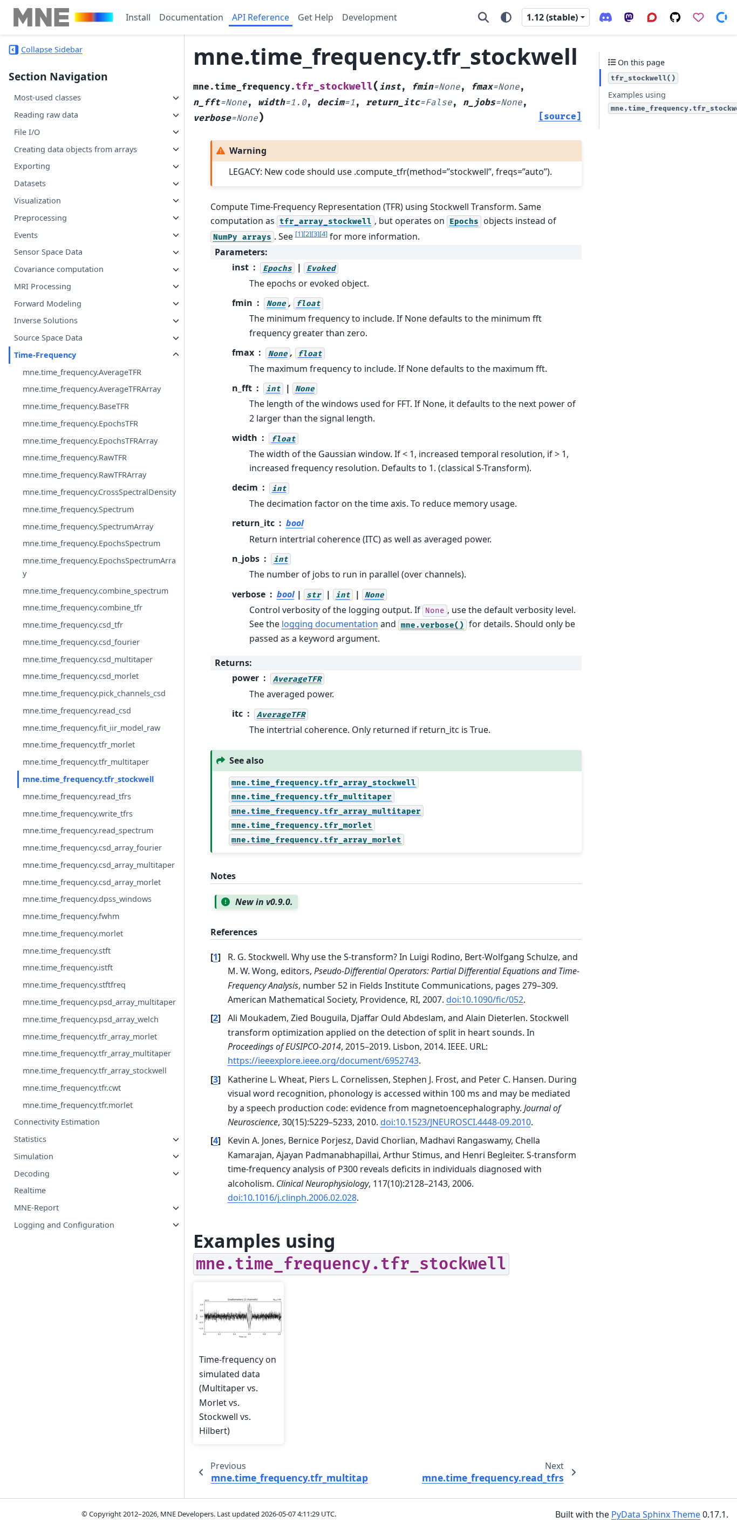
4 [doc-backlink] (215, 1140)
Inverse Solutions (46, 321)
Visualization (37, 200)
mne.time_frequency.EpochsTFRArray (90, 441)
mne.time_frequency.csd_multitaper (88, 659)
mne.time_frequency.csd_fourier (81, 642)
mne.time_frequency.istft (68, 968)
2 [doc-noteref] (307, 233)
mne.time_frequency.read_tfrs (77, 796)
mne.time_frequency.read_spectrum (88, 831)
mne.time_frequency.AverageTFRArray (92, 389)
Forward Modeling (47, 303)
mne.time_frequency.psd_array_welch (91, 1019)
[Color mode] (506, 17)
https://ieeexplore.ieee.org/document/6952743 (323, 1060)
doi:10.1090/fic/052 (484, 999)
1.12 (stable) (552, 17)
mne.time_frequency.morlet (73, 933)
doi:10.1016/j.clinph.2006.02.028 (292, 1197)
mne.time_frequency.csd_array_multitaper (99, 865)
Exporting (32, 166)
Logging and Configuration (64, 1225)
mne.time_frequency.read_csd (77, 710)
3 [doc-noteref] (315, 233)
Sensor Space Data (48, 252)
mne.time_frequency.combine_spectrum (95, 591)
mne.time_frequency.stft (67, 951)
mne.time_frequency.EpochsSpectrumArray (99, 567)
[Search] (483, 17)
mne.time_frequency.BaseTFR (76, 407)
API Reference (260, 17)
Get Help (315, 17)
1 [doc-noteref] (299, 233)
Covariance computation (59, 269)
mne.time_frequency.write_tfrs (78, 813)
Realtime (30, 1191)
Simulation (33, 1156)
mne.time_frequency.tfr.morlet (78, 1105)
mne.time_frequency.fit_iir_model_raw (91, 728)
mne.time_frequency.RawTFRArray (84, 475)
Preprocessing (40, 218)
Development (369, 17)
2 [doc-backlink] (215, 1018)
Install (138, 17)
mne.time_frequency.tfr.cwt (72, 1088)
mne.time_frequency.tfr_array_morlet (90, 1036)
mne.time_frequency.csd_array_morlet (92, 882)
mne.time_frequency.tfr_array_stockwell (95, 1071)
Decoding (32, 1173)
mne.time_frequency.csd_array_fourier (92, 848)
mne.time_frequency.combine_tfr (82, 608)
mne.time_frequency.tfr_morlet (79, 745)
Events (26, 235)
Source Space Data (48, 338)
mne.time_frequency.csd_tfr (73, 625)
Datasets (30, 184)
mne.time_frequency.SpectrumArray (88, 526)
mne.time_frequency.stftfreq (74, 985)
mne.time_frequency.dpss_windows (87, 899)
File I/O (27, 132)
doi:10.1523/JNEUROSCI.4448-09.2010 (455, 1122)
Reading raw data (46, 115)
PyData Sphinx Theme (655, 1514)
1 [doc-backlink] (215, 957)
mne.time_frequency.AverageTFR (82, 372)
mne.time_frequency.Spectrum (78, 509)
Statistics (30, 1139)
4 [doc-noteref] (323, 233)
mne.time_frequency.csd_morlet (81, 676)
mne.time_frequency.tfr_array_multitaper (97, 1054)
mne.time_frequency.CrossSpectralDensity (99, 492)
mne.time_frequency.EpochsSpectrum (91, 544)
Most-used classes (47, 98)
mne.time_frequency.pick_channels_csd (94, 694)
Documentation (191, 17)
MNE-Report (36, 1208)
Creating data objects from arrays (75, 149)
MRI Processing (42, 286)
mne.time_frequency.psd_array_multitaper (99, 1002)
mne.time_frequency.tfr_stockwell (88, 779)
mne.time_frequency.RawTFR (75, 458)
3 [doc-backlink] (215, 1079)
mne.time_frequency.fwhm (71, 917)
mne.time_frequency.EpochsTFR (80, 423)
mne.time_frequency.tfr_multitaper (86, 762)
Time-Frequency (45, 355)
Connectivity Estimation (57, 1122)
